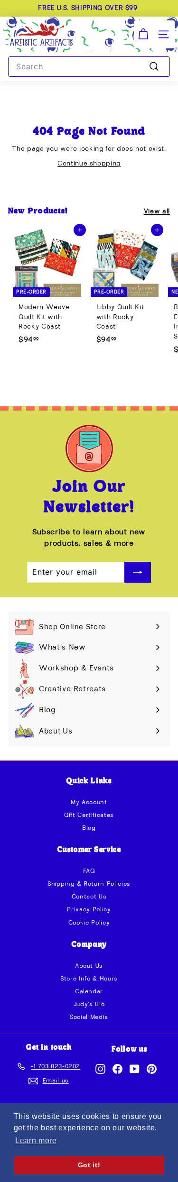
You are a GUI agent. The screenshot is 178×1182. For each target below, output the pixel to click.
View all (157, 211)
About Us (89, 966)
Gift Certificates (89, 815)
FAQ (89, 871)
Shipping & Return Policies (89, 884)
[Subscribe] (137, 572)
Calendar (89, 992)
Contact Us (89, 897)
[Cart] (143, 34)
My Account (89, 802)
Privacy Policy (89, 910)
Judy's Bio (89, 1004)
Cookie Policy (89, 923)
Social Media (89, 1017)
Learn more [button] (36, 1140)
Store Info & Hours (89, 979)
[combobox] (89, 66)
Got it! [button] (89, 1165)
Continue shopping (89, 163)
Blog (89, 828)
